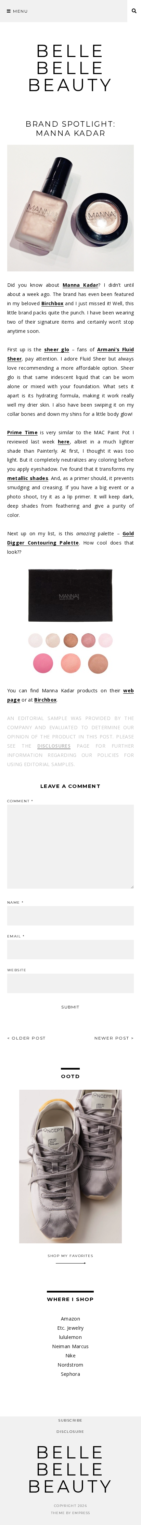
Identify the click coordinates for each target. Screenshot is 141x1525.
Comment (20, 801)
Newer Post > (114, 1038)
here (63, 441)
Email (16, 936)
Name (15, 902)
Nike (70, 1355)
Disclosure (70, 1431)
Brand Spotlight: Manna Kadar (70, 128)
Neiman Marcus (70, 1346)
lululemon (70, 1337)
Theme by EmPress (70, 1513)
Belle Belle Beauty (70, 68)
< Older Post (26, 1038)
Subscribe (70, 1420)
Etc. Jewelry (70, 1328)
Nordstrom (70, 1364)
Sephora (70, 1374)
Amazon (70, 1318)
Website (17, 970)
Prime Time (22, 432)
